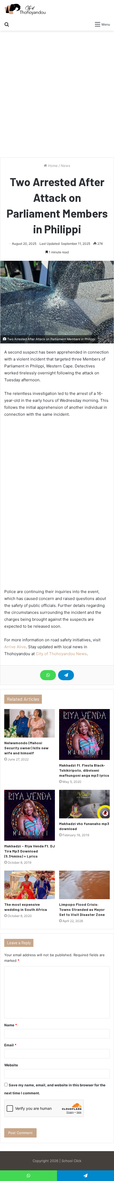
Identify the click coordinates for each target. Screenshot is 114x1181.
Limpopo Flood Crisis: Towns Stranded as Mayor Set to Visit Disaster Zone (82, 909)
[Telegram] (66, 675)
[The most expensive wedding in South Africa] (29, 885)
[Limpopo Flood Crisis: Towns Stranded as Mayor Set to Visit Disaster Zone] (84, 885)
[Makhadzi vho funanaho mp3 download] (84, 804)
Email (10, 1045)
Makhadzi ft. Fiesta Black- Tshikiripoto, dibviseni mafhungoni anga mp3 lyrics (84, 770)
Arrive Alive (15, 646)
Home (52, 165)
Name (10, 1025)
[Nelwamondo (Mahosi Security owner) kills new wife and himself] (29, 723)
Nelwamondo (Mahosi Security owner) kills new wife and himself (26, 747)
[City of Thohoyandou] (25, 9)
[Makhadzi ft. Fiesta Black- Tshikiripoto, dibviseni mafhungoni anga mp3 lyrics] (84, 734)
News (65, 165)
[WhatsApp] (48, 675)
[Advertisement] (57, 96)
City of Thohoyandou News (61, 653)
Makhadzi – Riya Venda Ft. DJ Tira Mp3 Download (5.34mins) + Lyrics (29, 851)
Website (11, 1065)
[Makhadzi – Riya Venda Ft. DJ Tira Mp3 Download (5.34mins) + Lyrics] (29, 815)
